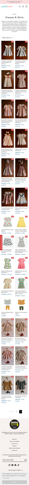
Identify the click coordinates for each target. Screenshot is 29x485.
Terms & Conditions (15, 441)
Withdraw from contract (1, 242)
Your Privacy (14, 443)
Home (14, 14)
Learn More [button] (6, 478)
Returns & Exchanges (14, 448)
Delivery (15, 446)
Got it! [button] (14, 482)
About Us (14, 439)
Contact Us (14, 450)
